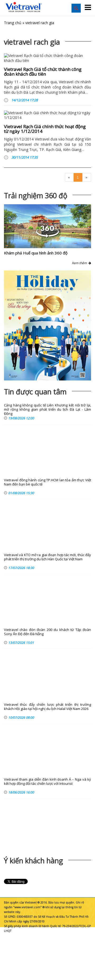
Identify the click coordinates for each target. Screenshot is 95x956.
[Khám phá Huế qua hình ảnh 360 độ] (47, 236)
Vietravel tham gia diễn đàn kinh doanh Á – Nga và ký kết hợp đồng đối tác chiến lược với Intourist (47, 781)
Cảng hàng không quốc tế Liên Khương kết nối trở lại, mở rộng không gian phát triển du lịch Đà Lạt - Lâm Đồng (47, 409)
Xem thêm (80, 263)
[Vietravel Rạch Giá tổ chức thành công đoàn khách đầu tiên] (47, 58)
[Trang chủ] (24, 7)
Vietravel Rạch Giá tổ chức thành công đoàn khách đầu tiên (43, 71)
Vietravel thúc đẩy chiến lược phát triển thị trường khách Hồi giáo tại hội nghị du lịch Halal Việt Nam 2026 (47, 706)
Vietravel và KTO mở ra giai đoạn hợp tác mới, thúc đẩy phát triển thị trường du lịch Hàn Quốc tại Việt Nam (47, 557)
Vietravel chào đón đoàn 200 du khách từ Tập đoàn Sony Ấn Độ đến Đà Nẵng (47, 632)
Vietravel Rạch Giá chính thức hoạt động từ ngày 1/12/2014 (45, 128)
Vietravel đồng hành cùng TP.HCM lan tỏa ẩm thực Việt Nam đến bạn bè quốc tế (47, 482)
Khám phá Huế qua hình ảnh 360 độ (36, 252)
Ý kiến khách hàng (33, 860)
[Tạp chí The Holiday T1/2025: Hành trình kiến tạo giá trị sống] (47, 325)
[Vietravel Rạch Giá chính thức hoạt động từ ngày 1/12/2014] (47, 115)
